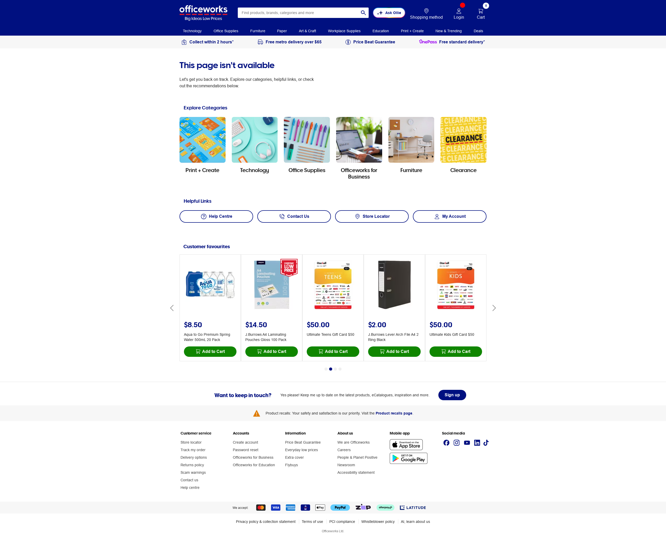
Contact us (189, 480)
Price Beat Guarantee (303, 442)
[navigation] (192, 30)
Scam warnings (193, 472)
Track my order (193, 450)
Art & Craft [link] (307, 31)
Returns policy (192, 465)
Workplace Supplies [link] (344, 31)
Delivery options (194, 457)
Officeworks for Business (253, 457)
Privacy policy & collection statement (266, 522)
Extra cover (294, 457)
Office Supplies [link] (226, 31)
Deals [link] (478, 31)
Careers (344, 450)
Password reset (245, 450)
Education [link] (381, 31)
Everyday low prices (301, 450)
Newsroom (346, 465)
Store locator (191, 442)
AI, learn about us (415, 522)
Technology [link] (192, 31)
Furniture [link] (257, 31)
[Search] (363, 13)
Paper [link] (282, 31)
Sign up (452, 394)
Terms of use (312, 522)
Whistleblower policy (378, 522)
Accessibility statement (356, 472)
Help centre (190, 487)
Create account (245, 442)
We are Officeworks (353, 442)
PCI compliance (342, 522)
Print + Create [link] (412, 31)
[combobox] (303, 13)
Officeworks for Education (254, 465)
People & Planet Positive (357, 457)
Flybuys (291, 465)
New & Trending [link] (449, 31)
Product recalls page (394, 413)
